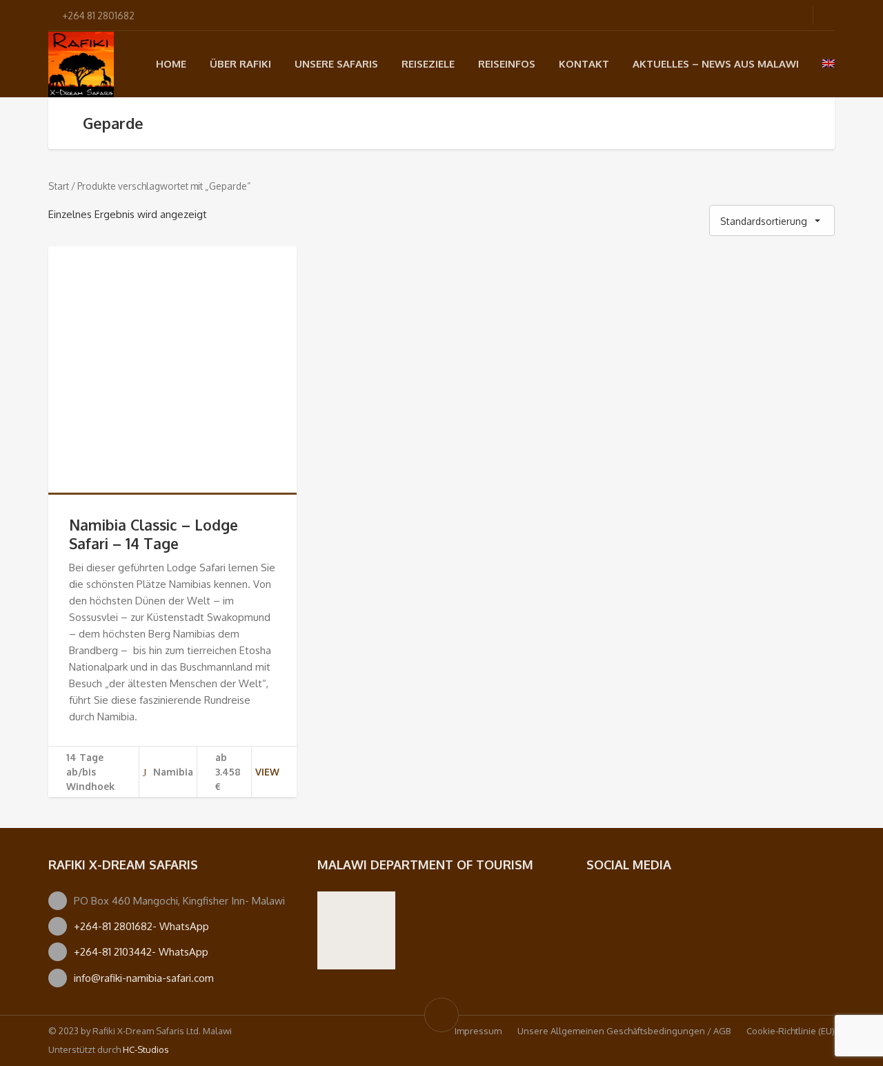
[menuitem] (828, 63)
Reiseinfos (506, 63)
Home (171, 63)
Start (58, 186)
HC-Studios (146, 1049)
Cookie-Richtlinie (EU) (790, 1030)
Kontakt (584, 63)
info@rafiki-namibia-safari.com (144, 978)
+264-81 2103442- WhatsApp (141, 951)
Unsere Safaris (336, 63)
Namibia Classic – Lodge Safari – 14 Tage (153, 534)
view (267, 772)
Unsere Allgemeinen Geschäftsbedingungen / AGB (624, 1030)
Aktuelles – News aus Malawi (716, 63)
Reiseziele (428, 63)
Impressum (478, 1030)
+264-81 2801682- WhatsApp (141, 926)
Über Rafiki (240, 63)
